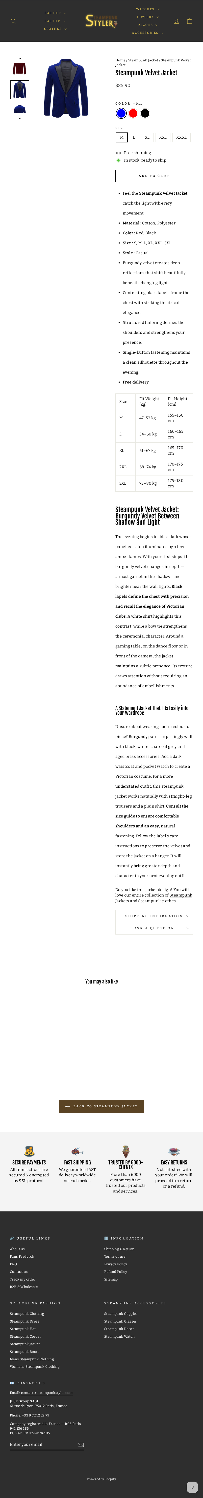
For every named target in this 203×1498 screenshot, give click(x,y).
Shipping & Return (119, 1249)
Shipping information (154, 916)
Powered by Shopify (101, 1479)
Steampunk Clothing (27, 1314)
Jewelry (146, 17)
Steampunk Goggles (121, 1314)
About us (17, 1249)
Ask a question (154, 928)
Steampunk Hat (23, 1329)
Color (128, 103)
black (145, 113)
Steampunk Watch (119, 1336)
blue (121, 113)
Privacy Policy (115, 1264)
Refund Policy (115, 1272)
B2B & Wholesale (24, 1287)
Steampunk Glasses (120, 1321)
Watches (146, 9)
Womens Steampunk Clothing (35, 1367)
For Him (53, 21)
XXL (163, 137)
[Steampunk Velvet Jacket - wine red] (30, 1058)
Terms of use (115, 1256)
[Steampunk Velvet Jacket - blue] (24, 1058)
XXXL (181, 137)
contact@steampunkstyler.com (47, 1393)
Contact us (19, 1272)
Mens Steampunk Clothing (32, 1359)
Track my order (22, 1279)
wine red (133, 113)
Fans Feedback (22, 1256)
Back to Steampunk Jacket (105, 1106)
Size (120, 128)
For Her (53, 13)
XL (147, 137)
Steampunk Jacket (143, 60)
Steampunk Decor (119, 1329)
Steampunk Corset (25, 1336)
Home (120, 60)
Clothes (53, 29)
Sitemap (111, 1279)
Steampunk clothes (157, 901)
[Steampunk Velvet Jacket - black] (37, 1058)
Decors (146, 25)
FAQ (13, 1264)
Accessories (146, 33)
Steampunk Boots (24, 1352)
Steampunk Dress (24, 1321)
